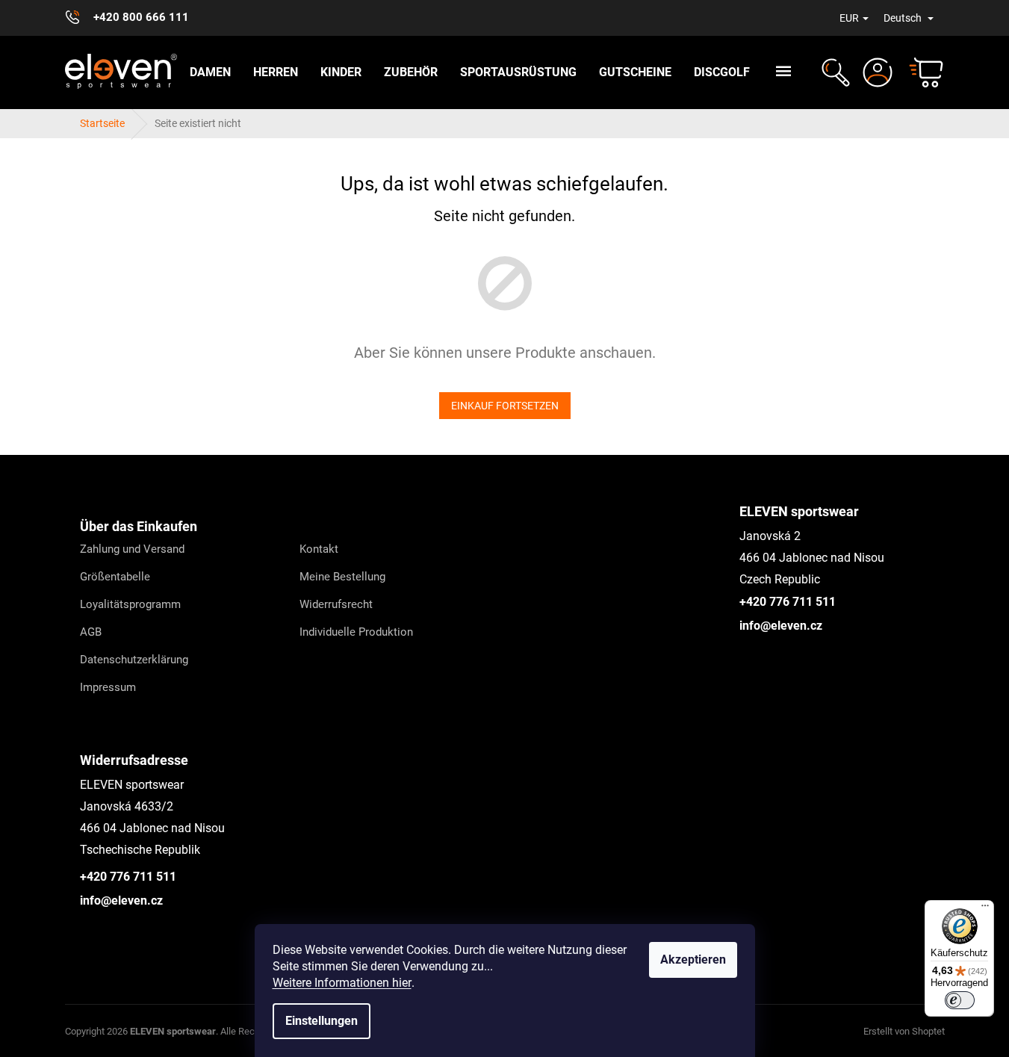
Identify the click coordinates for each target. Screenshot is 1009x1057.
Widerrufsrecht (336, 604)
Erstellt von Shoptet (904, 1031)
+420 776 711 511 (787, 602)
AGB (91, 632)
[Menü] (985, 909)
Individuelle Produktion (356, 632)
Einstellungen (321, 1021)
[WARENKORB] (919, 72)
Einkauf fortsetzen (505, 406)
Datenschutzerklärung (134, 659)
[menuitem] (210, 72)
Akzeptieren (693, 959)
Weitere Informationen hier (342, 983)
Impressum (108, 687)
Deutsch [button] (904, 18)
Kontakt (318, 549)
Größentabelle (115, 576)
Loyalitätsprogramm (130, 604)
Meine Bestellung (342, 576)
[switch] (960, 1000)
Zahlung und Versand (132, 549)
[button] (833, 72)
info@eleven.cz (780, 626)
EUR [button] (849, 18)
